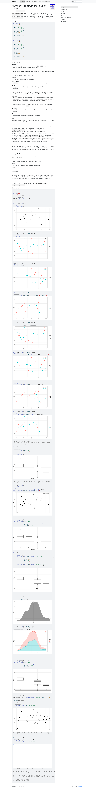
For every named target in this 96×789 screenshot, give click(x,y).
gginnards (20, 700)
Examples (63, 21)
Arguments (64, 9)
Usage (62, 7)
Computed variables (66, 17)
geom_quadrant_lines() (41, 183)
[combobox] (76, 1)
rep (22, 197)
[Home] (19, 1)
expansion (31, 490)
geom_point (16, 204)
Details (63, 13)
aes (37, 66)
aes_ (41, 66)
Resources (41, 1)
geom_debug (30, 175)
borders (43, 100)
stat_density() (41, 131)
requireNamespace (30, 697)
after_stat (33, 325)
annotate (16, 667)
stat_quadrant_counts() (18, 129)
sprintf (32, 488)
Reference (22, 1)
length (20, 195)
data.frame (21, 198)
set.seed (15, 193)
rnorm (17, 195)
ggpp (13, 1)
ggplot (14, 203)
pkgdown (80, 786)
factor (19, 197)
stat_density (17, 599)
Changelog (47, 1)
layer (29, 104)
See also (63, 19)
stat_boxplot (17, 449)
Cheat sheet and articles (31, 1)
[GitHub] (83, 1)
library (16, 700)
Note (62, 15)
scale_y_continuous (18, 490)
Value (62, 11)
